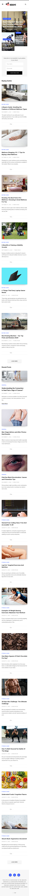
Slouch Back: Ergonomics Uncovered (14, 839)
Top (15, 892)
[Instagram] (18, 875)
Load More (14, 361)
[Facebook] (10, 875)
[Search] (25, 4)
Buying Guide (6, 18)
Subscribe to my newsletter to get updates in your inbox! (14, 59)
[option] (14, 31)
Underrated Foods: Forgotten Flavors (14, 794)
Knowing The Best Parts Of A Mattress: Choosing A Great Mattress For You (14, 200)
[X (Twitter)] (14, 875)
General (18, 32)
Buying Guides (7, 81)
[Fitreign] (10, 4)
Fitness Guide (5, 520)
